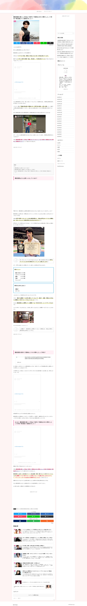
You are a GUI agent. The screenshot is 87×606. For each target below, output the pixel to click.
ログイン (59, 158)
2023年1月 (59, 97)
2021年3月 (59, 127)
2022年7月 (59, 105)
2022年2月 (59, 108)
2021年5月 (59, 123)
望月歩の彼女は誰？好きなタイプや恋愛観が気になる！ (65, 48)
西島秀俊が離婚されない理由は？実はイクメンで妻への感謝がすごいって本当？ (65, 56)
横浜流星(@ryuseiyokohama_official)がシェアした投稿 (27, 462)
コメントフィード (61, 163)
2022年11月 (59, 101)
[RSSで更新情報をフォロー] (47, 521)
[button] (50, 43)
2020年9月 (59, 132)
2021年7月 (59, 119)
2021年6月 (59, 121)
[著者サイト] (20, 521)
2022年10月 (59, 103)
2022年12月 (59, 99)
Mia (66, 75)
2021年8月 (59, 116)
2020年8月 (59, 134)
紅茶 (59, 149)
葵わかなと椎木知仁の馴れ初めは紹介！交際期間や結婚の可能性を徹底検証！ (65, 45)
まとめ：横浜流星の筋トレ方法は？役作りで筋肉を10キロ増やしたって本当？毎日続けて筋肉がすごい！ (33, 172)
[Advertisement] (33, 155)
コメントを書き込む (33, 595)
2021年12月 (59, 112)
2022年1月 (59, 110)
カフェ (59, 145)
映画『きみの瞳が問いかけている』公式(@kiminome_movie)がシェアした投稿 (27, 409)
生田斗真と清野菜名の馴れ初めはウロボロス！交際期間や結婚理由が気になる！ (65, 52)
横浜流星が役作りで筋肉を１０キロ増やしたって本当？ (25, 169)
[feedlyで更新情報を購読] (33, 521)
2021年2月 (59, 129)
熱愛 (59, 147)
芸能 (59, 151)
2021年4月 (59, 125)
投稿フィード (60, 161)
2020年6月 (59, 136)
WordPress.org (60, 166)
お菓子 (59, 142)
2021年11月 (59, 114)
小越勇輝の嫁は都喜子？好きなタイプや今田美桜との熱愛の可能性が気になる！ (65, 41)
